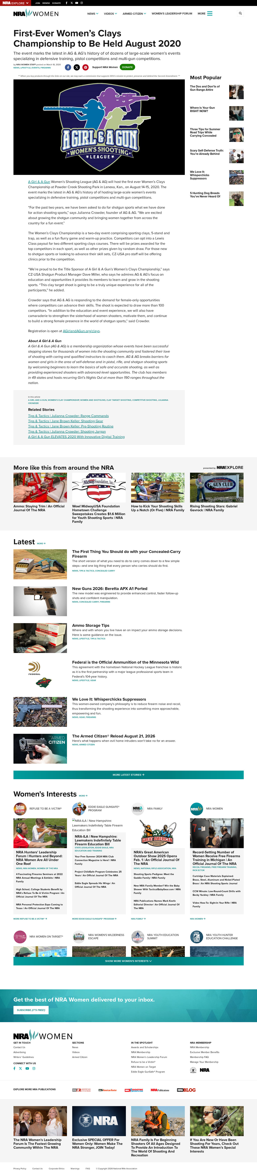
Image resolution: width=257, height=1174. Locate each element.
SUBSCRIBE (31, 1010)
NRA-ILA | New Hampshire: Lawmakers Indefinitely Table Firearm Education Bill (98, 840)
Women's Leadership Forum (172, 14)
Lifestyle (25, 67)
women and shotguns (92, 399)
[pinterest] (86, 65)
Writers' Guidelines (23, 1057)
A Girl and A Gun (37, 399)
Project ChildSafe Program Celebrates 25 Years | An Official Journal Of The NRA (98, 873)
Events (36, 67)
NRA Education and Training (94, 849)
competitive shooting (144, 399)
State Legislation (84, 847)
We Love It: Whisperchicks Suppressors (109, 699)
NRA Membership (140, 1052)
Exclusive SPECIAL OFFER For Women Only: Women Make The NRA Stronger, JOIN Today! (97, 1143)
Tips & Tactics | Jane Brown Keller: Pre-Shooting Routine (70, 426)
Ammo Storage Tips (90, 625)
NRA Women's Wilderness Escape (106, 936)
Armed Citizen (133, 14)
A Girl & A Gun (39, 181)
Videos (109, 14)
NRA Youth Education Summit (163, 936)
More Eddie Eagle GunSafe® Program (93, 918)
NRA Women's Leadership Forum (149, 1057)
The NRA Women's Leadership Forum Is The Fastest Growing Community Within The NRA (37, 1143)
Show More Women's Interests (147, 961)
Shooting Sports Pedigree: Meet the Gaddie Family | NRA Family (154, 876)
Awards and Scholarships (144, 1047)
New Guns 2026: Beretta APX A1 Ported (109, 588)
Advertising (19, 1052)
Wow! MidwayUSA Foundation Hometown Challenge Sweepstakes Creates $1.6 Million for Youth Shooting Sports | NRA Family (98, 514)
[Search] (240, 13)
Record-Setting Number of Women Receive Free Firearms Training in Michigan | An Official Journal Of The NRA (216, 858)
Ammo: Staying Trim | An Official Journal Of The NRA (39, 508)
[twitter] (77, 65)
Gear (93, 680)
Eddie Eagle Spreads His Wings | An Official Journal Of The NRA (95, 885)
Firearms (46, 67)
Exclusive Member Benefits (204, 1052)
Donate (56, 3)
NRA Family (155, 808)
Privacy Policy (19, 1168)
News (91, 14)
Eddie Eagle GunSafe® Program (103, 808)
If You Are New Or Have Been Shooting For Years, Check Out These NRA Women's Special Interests (214, 1145)
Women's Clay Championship (63, 399)
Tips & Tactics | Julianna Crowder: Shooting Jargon (67, 431)
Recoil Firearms (201, 867)
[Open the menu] (209, 13)
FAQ (88, 1168)
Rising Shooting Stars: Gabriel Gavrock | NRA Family (213, 508)
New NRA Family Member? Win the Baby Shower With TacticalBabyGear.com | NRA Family (157, 889)
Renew (46, 3)
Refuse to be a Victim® (143, 1062)
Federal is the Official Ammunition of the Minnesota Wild (125, 662)
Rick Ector (199, 870)
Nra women (29, 868)
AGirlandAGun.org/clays (81, 330)
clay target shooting (118, 399)
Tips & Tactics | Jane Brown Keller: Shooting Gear (65, 420)
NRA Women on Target (143, 1067)
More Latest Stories (143, 775)
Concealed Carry (105, 570)
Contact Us (19, 1047)
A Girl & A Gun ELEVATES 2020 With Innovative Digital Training (76, 436)
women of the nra (47, 868)
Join (37, 3)
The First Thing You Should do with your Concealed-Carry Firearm (126, 553)
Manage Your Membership (204, 1062)
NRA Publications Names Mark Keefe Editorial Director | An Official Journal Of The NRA (157, 904)
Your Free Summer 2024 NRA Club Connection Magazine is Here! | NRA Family (95, 860)
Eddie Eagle (101, 847)
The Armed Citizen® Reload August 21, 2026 (113, 736)
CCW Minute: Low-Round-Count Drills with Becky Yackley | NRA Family (217, 893)
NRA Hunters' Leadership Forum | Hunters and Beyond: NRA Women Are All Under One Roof (39, 858)
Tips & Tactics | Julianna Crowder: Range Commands (68, 415)
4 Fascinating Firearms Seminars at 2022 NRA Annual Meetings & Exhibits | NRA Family (39, 877)
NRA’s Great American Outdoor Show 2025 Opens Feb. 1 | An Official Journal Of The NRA (156, 858)
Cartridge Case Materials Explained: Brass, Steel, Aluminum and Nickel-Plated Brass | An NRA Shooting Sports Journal (216, 879)
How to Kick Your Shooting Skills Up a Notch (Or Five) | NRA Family (157, 508)
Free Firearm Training (224, 867)
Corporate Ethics (57, 1168)
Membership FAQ (199, 1057)
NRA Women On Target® (46, 936)
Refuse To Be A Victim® (46, 808)
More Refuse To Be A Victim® (29, 918)
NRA (174, 868)
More (40, 543)
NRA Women (214, 808)
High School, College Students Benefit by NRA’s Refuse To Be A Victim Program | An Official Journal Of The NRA (40, 893)
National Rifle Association (156, 868)
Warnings (75, 1168)
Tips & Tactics (86, 570)
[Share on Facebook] (68, 65)
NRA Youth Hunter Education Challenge (222, 936)
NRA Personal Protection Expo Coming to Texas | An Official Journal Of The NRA (39, 906)
